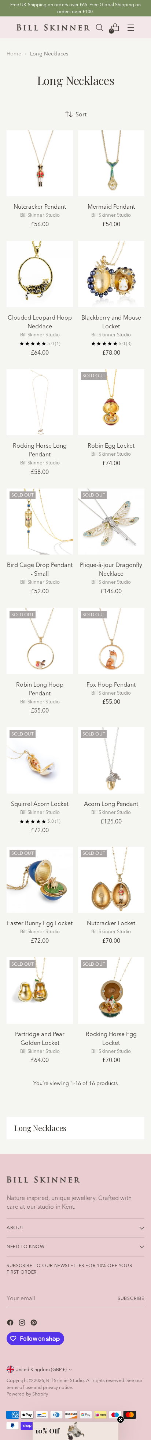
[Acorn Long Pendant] (111, 760)
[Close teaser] (120, 1419)
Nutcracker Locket (111, 923)
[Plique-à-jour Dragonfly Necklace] (111, 522)
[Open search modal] (99, 27)
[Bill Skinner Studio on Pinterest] (34, 1323)
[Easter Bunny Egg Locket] (40, 880)
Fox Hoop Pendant (111, 684)
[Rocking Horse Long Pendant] (40, 402)
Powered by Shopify (27, 1394)
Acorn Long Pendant (111, 803)
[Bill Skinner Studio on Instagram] (22, 1323)
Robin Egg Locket (111, 445)
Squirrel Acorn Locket (40, 803)
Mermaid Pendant (111, 206)
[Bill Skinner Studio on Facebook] (11, 1323)
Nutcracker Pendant (40, 206)
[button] (75, 1431)
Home (14, 53)
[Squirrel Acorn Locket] (40, 760)
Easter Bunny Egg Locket (40, 923)
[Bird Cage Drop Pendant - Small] (40, 522)
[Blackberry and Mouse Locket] (111, 274)
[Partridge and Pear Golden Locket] (40, 990)
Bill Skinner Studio (65, 1380)
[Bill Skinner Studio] (53, 27)
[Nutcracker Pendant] (40, 163)
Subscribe (131, 1298)
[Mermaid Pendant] (111, 163)
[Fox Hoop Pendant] (111, 641)
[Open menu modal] (130, 27)
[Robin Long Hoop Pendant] (40, 641)
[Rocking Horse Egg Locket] (111, 990)
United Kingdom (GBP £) (41, 1369)
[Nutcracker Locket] (111, 880)
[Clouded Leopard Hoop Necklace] (40, 274)
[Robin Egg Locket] (111, 402)
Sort (81, 114)
